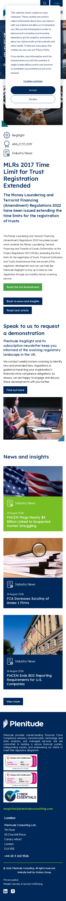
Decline (33, 99)
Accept (33, 90)
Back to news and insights (22, 301)
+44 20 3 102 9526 (16, 856)
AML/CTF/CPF (22, 144)
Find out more (15, 390)
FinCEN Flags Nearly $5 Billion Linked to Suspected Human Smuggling (28, 521)
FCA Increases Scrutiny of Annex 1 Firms (28, 600)
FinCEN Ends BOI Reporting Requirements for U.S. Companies (29, 679)
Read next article (17, 310)
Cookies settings (33, 81)
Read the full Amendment (22, 287)
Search (44, 3)
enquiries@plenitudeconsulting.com (28, 808)
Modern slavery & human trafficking (22, 883)
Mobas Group (43, 872)
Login (56, 3)
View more (13, 701)
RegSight (18, 135)
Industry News (22, 153)
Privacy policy (11, 879)
